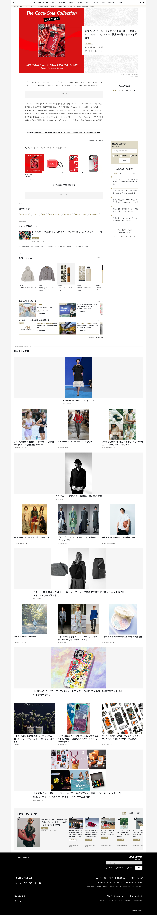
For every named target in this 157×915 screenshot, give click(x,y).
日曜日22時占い (120, 878)
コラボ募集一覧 (44, 320)
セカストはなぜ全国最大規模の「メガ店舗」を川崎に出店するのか (107, 832)
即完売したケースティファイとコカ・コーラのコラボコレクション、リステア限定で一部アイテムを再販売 (66, 6)
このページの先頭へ (23, 857)
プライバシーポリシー (128, 886)
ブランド (109, 896)
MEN (116, 155)
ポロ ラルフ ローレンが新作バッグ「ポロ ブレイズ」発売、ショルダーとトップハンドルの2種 (54, 822)
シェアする (99, 51)
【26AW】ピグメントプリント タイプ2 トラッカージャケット (46, 288)
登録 (124, 160)
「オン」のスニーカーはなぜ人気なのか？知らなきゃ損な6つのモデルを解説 (125, 182)
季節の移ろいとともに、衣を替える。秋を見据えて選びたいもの (125, 219)
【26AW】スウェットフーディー (28, 287)
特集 (40, 2)
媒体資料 (105, 886)
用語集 (120, 2)
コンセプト (138, 896)
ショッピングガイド (105, 900)
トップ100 (79, 2)
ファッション (123, 173)
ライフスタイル (30, 6)
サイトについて (90, 886)
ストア (54, 2)
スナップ (87, 2)
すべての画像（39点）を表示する (64, 185)
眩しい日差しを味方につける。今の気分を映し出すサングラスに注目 (125, 210)
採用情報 (99, 886)
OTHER (134, 155)
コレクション (95, 2)
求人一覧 (33, 301)
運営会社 (112, 886)
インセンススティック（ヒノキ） (65, 288)
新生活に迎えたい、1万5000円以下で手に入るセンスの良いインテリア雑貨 (125, 201)
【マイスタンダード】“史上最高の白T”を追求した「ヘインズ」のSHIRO (125, 192)
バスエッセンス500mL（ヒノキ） (84, 288)
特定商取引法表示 (138, 900)
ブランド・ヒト (62, 2)
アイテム (117, 896)
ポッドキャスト (112, 2)
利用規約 (118, 886)
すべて (114, 90)
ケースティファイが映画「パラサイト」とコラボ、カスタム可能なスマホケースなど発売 (67, 132)
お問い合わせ (139, 886)
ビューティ (46, 2)
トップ (14, 6)
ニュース (33, 2)
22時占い (71, 2)
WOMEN (124, 155)
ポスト (103, 2)
